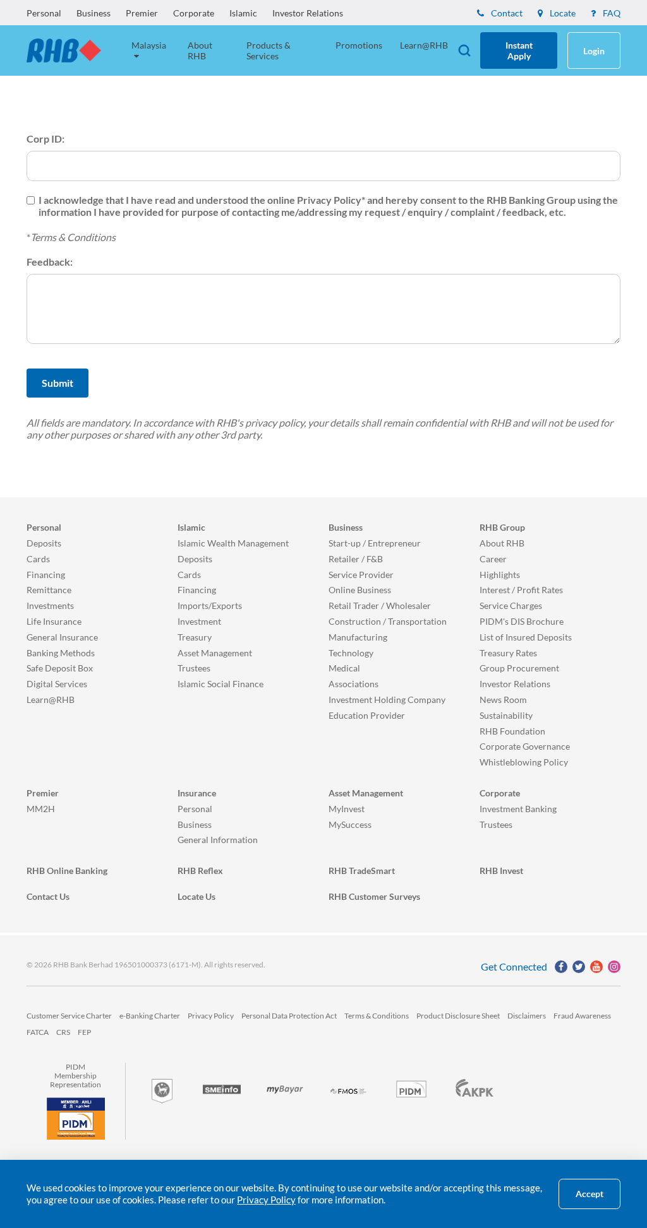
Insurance (197, 793)
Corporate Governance (525, 746)
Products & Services (268, 51)
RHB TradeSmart (362, 870)
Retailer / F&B (356, 558)
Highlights (500, 574)
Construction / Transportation (388, 621)
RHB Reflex (200, 870)
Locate (562, 13)
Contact (506, 13)
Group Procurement (519, 668)
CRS (63, 1032)
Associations (353, 683)
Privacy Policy (211, 1015)
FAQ (610, 13)
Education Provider (367, 715)
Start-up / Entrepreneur (375, 543)
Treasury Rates (508, 652)
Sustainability (506, 715)
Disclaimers (526, 1015)
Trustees (194, 668)
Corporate (193, 13)
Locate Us (196, 896)
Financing (46, 574)
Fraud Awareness (582, 1015)
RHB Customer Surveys (374, 896)
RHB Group (502, 527)
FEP (84, 1032)
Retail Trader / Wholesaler (380, 605)
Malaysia (148, 45)
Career (493, 558)
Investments (50, 605)
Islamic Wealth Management (233, 543)
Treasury (195, 637)
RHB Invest (501, 870)
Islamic (243, 13)
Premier (142, 13)
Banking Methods (61, 652)
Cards (38, 558)
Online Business (360, 589)
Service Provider (361, 574)
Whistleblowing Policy (524, 762)
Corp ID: (45, 139)
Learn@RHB (424, 45)
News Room (503, 699)
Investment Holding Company (387, 699)
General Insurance (62, 637)
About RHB (200, 51)
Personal (44, 13)
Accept (589, 1194)
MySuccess (350, 824)
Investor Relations (307, 13)
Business (93, 13)
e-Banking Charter (149, 1015)
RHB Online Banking (67, 870)
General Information (218, 839)
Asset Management (215, 652)
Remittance (49, 589)
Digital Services (57, 683)
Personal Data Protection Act (289, 1015)
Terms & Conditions (73, 237)
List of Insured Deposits (526, 637)
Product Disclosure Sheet (458, 1015)
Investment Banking (518, 808)
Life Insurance (54, 621)
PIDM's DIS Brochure (522, 621)
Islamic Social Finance (220, 683)
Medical (344, 668)
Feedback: (50, 262)
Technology (351, 652)
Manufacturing (358, 637)
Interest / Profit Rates (521, 589)
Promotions (359, 45)
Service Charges (511, 605)
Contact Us (48, 896)
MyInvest (347, 808)
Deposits (44, 543)
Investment (199, 621)
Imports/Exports (210, 605)
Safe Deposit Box (60, 668)
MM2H (41, 808)
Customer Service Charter (69, 1015)
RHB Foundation (512, 731)
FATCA (38, 1032)
